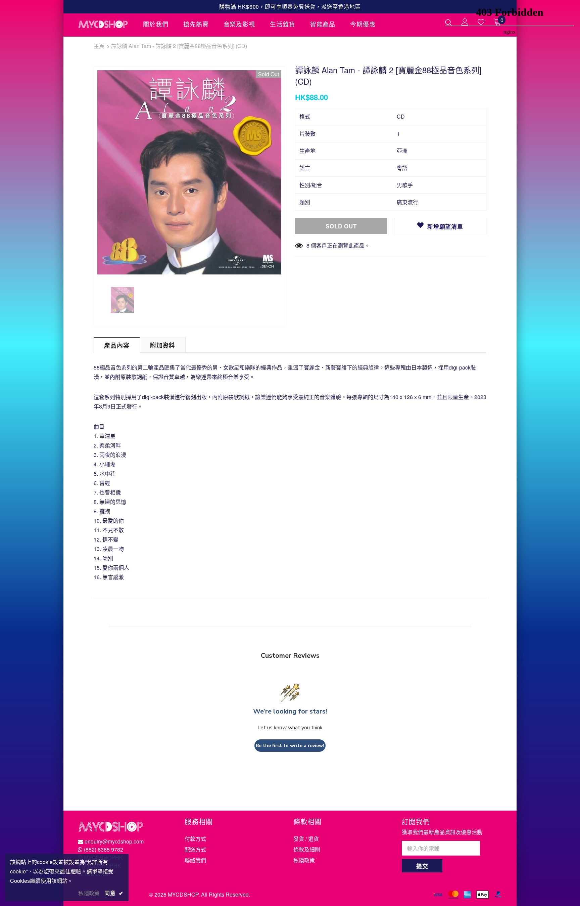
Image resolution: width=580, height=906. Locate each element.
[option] (189, 172)
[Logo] (105, 24)
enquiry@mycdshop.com (114, 841)
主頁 (99, 46)
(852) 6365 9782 (103, 849)
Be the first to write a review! (290, 745)
